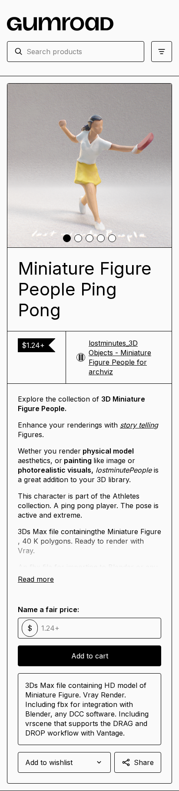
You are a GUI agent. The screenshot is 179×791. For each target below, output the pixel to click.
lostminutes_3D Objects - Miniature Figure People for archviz (120, 357)
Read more (36, 579)
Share (144, 762)
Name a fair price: (48, 609)
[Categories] (161, 51)
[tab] (67, 238)
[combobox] (82, 52)
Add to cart (89, 656)
